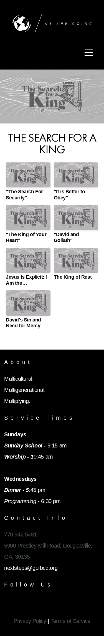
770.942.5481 (20, 534)
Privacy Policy (30, 621)
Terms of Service (70, 621)
